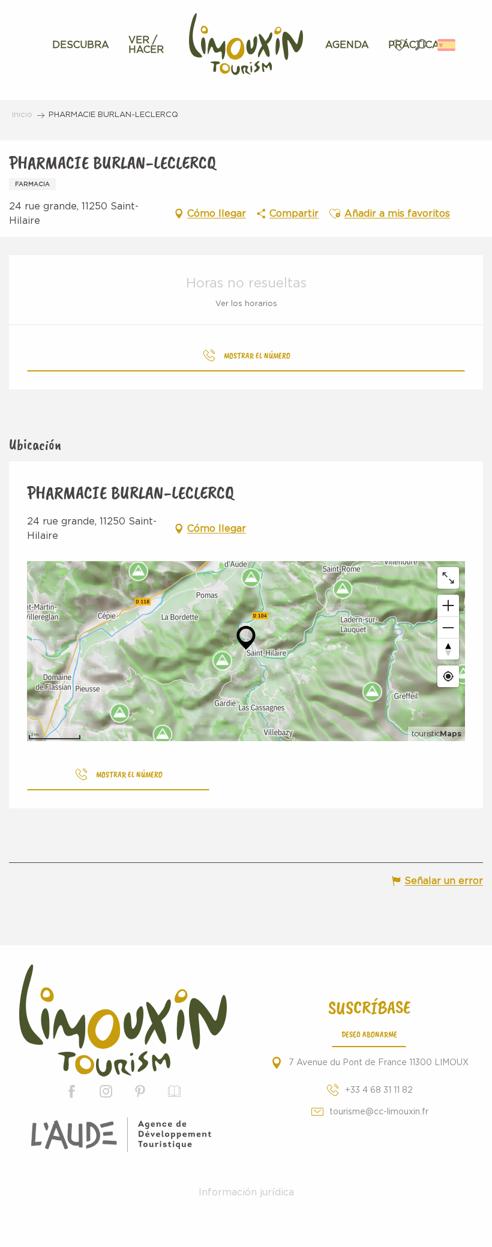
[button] (420, 44)
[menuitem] (81, 45)
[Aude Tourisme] (123, 1134)
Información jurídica (246, 1192)
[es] (447, 45)
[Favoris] (400, 45)
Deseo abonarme (369, 1034)
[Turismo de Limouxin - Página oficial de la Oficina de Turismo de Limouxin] (123, 1020)
